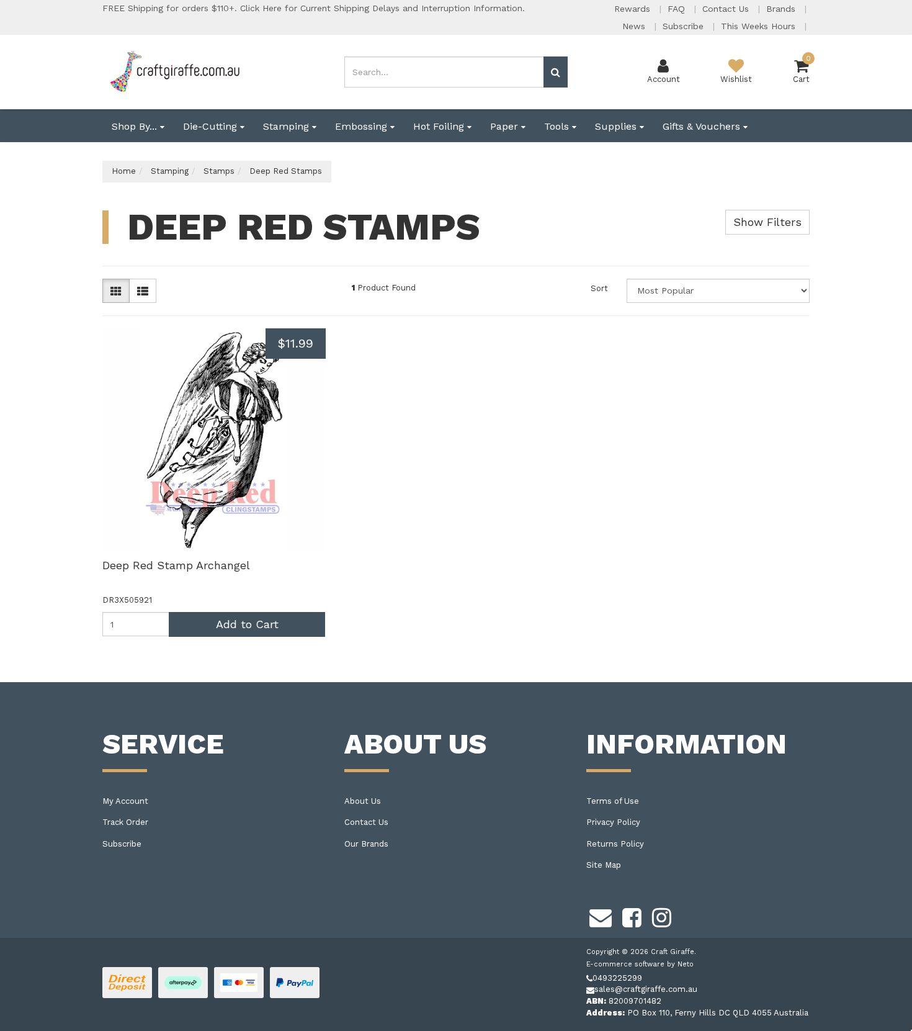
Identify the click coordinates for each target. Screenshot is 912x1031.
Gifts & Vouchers (703, 126)
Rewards (633, 9)
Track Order (125, 822)
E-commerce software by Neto (640, 964)
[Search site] (555, 72)
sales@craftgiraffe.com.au (645, 989)
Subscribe (685, 26)
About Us (362, 801)
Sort (599, 288)
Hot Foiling (440, 126)
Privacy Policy (613, 822)
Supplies (617, 126)
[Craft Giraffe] (174, 71)
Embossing (362, 126)
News (635, 26)
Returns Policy (615, 844)
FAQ (678, 9)
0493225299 (617, 978)
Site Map (603, 865)
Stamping (287, 126)
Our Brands (366, 844)
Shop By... (136, 126)
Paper (505, 126)
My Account (125, 801)
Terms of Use (612, 801)
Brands (782, 9)
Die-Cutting (211, 126)
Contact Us (727, 9)
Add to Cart (247, 624)
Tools (558, 126)
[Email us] (600, 915)
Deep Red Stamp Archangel (176, 565)
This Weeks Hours (759, 26)
